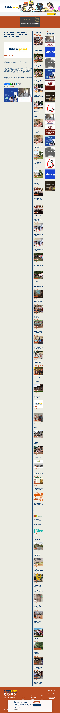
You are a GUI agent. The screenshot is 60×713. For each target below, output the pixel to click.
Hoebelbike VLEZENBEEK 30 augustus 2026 (37, 653)
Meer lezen (36, 53)
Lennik (23, 699)
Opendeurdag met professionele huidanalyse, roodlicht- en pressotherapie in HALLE (38, 624)
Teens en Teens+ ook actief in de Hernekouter (38, 316)
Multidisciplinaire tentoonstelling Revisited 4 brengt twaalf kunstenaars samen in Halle (37, 606)
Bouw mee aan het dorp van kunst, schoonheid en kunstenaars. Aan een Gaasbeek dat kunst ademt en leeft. (38, 472)
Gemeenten (25, 691)
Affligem (23, 693)
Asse (32, 693)
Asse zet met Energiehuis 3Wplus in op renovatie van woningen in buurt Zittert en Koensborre (38, 522)
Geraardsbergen (34, 697)
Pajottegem (9, 29)
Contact (43, 15)
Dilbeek (32, 695)
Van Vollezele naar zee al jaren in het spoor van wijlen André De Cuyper (38, 347)
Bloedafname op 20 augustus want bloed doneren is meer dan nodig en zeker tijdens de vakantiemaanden (38, 201)
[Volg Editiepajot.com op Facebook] (5, 695)
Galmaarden (11, 86)
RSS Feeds (42, 13)
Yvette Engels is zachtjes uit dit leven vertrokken (38, 301)
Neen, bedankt (37, 705)
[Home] (12, 7)
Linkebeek (42, 699)
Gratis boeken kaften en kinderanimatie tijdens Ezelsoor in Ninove (38, 538)
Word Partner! (51, 697)
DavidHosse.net (53, 709)
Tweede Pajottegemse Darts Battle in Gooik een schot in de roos (38, 682)
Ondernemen (23, 13)
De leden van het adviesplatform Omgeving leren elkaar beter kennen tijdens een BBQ (38, 96)
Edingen (23, 697)
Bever (23, 695)
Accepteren (36, 702)
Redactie (30, 13)
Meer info (16, 709)
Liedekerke (33, 699)
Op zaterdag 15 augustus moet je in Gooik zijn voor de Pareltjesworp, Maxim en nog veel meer (38, 49)
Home (10, 13)
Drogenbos (42, 695)
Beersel (41, 693)
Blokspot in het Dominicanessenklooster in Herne (39, 234)
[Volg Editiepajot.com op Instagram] (8, 695)
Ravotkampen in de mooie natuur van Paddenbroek (37, 65)
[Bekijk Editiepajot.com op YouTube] (11, 695)
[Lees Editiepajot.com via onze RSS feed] (15, 695)
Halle (41, 697)
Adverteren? (36, 13)
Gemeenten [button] (15, 13)
